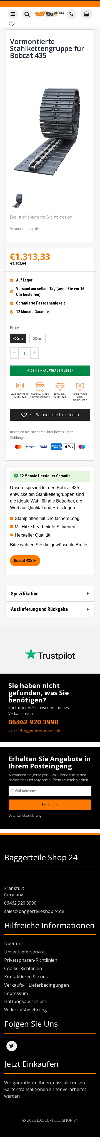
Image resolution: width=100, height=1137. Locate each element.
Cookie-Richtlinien (23, 968)
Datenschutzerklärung (24, 815)
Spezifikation (25, 594)
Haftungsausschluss (25, 1001)
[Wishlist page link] (11, 24)
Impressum (16, 993)
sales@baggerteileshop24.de (34, 730)
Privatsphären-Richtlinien (30, 960)
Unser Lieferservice (24, 952)
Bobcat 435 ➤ (25, 560)
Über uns (14, 943)
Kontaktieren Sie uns (26, 977)
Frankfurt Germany (14, 891)
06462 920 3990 (33, 721)
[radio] (18, 339)
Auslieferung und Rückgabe (39, 609)
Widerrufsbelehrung (25, 1010)
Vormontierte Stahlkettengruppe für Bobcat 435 (47, 48)
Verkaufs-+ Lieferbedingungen (36, 985)
